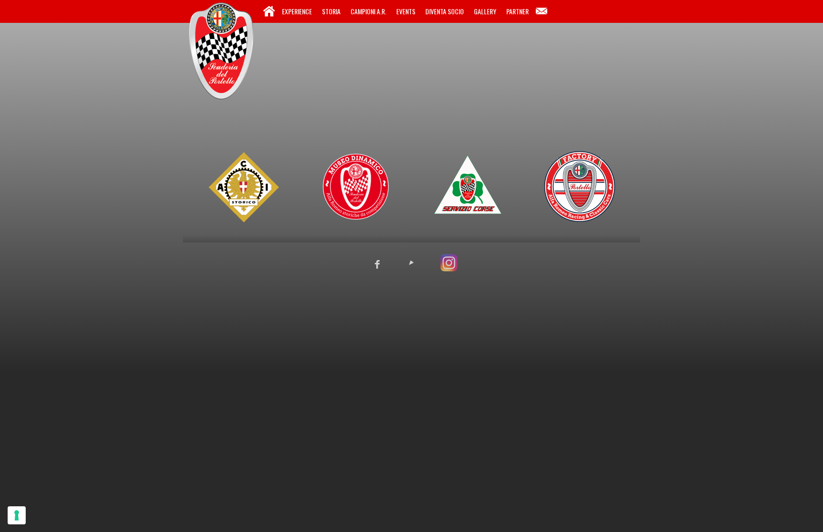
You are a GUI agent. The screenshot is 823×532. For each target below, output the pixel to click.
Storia (331, 11)
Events (405, 11)
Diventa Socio (444, 11)
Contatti (541, 11)
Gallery (485, 11)
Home (269, 11)
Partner (517, 11)
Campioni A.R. (368, 11)
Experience (297, 11)
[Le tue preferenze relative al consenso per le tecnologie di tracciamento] (17, 515)
